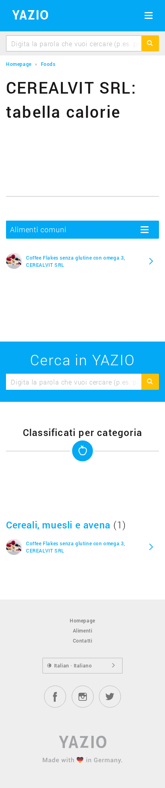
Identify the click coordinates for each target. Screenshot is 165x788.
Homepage (82, 620)
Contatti (83, 640)
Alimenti (83, 630)
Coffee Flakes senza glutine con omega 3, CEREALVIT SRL (75, 261)
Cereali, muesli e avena (58, 524)
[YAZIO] (27, 16)
